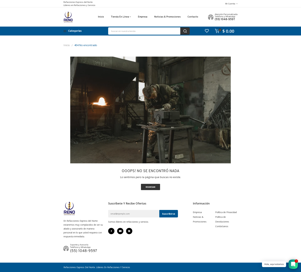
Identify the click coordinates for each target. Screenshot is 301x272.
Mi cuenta (230, 3)
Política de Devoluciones (222, 219)
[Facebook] (111, 231)
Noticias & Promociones (167, 16)
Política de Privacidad (226, 212)
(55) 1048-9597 (225, 19)
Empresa (142, 16)
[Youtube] (120, 231)
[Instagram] (129, 231)
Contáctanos (221, 226)
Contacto (192, 16)
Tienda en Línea (120, 16)
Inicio (101, 16)
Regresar (150, 187)
